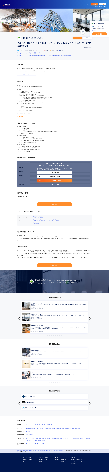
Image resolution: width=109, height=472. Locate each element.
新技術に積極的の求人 (85, 438)
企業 (87, 38)
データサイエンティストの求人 (49, 425)
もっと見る (20, 116)
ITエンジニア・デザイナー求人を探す (35, 443)
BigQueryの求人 (76, 428)
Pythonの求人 (40, 428)
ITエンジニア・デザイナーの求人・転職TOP (24, 450)
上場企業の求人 (30, 440)
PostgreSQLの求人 (30, 428)
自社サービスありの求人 (32, 438)
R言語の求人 (68, 428)
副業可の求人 (63, 438)
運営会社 (25, 461)
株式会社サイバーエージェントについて (26, 75)
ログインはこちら (54, 184)
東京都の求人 (29, 431)
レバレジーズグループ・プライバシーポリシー (60, 168)
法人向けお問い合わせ (43, 459)
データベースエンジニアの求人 (33, 425)
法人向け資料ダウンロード (60, 459)
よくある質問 (57, 457)
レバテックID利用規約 (45, 168)
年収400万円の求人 (30, 435)
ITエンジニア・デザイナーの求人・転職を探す (42, 450)
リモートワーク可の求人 (44, 438)
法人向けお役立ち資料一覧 (76, 459)
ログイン (102, 4)
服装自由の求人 (55, 438)
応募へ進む (54, 204)
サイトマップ (73, 457)
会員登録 (94, 4)
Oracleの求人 (47, 428)
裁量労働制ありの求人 (40, 440)
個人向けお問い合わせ (43, 457)
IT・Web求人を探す (27, 457)
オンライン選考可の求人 (73, 438)
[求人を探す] (87, 4)
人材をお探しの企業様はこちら (100, 6)
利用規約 (38, 168)
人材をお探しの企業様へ (28, 459)
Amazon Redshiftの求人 (58, 428)
